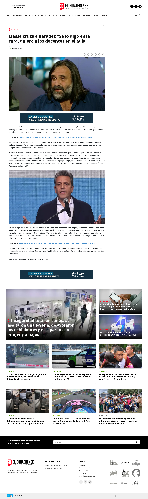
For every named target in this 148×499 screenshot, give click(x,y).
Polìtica (70, 15)
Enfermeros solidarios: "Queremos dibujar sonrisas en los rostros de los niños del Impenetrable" (118, 421)
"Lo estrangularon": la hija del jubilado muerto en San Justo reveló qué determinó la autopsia (27, 376)
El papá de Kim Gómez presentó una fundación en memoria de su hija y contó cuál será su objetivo (117, 376)
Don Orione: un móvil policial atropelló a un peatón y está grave (118, 333)
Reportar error (84, 470)
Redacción (82, 465)
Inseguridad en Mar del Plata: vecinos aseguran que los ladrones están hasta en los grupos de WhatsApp (119, 306)
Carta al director (85, 468)
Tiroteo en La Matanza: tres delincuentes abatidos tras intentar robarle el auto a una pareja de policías (27, 421)
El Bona (78, 15)
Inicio (9, 15)
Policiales (39, 15)
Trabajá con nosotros (87, 476)
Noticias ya (29, 15)
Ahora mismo (18, 15)
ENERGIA (105, 15)
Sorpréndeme (18, 7)
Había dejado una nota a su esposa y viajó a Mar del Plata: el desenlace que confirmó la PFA (73, 376)
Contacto (82, 473)
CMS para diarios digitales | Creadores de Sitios (128, 496)
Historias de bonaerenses (55, 15)
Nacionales (96, 15)
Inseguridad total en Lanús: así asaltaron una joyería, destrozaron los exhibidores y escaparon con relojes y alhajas (41, 327)
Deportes (86, 15)
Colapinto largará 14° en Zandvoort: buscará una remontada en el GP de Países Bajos (71, 421)
